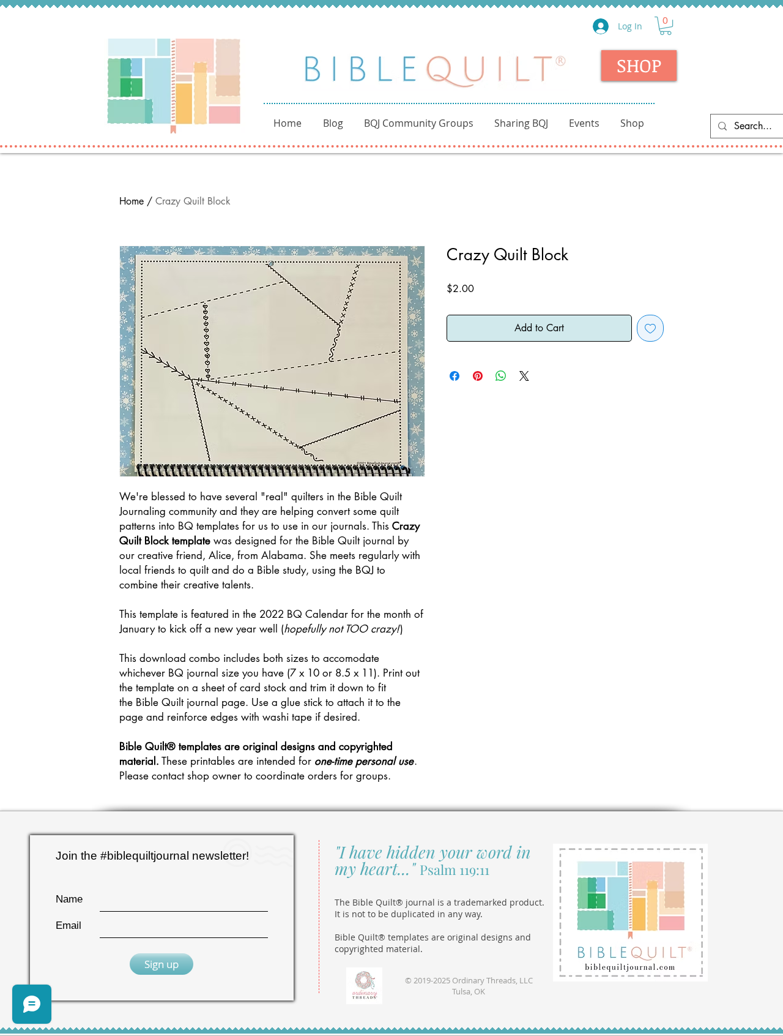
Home (131, 201)
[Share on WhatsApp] (501, 376)
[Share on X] (524, 376)
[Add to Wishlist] (650, 328)
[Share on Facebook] (454, 376)
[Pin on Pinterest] (477, 376)
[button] (666, 26)
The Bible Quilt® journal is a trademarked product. (439, 902)
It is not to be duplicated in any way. (409, 914)
